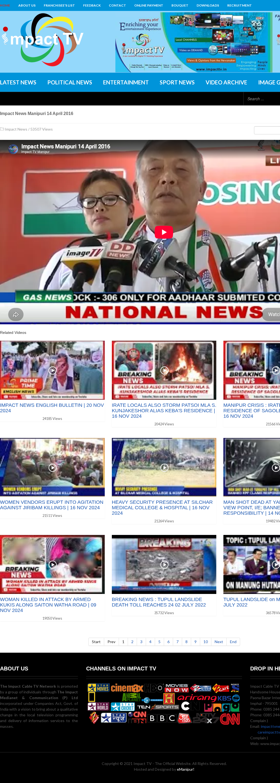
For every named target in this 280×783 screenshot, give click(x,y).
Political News (69, 82)
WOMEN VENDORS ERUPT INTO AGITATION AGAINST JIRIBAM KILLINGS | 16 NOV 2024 (51, 504)
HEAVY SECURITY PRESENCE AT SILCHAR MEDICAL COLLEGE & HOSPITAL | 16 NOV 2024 (162, 507)
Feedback (92, 5)
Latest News (18, 82)
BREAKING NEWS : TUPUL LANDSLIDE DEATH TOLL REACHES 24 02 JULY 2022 (159, 602)
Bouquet (179, 5)
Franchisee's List (59, 5)
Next (219, 641)
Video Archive (226, 82)
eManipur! (185, 769)
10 (205, 641)
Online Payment (148, 5)
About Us (27, 5)
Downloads (208, 5)
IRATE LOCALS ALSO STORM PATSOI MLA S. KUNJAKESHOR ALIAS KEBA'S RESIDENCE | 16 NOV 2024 (164, 410)
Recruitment (239, 5)
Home (5, 5)
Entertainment (126, 82)
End (233, 641)
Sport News (177, 82)
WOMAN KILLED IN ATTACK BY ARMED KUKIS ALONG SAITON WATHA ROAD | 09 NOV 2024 (48, 605)
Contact (117, 5)
